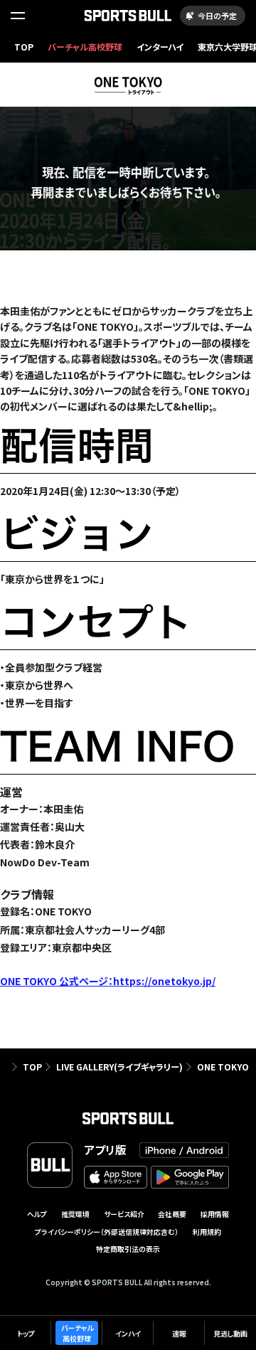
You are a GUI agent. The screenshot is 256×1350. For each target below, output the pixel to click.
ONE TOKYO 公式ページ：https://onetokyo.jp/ (107, 981)
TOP (23, 47)
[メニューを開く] (18, 15)
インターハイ (160, 47)
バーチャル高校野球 (85, 47)
